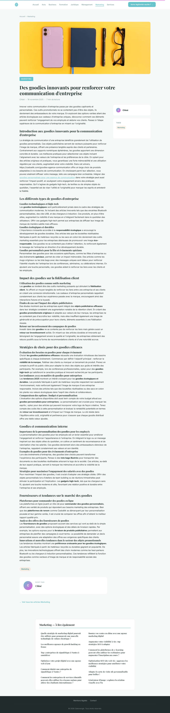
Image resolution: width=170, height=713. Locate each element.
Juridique (75, 4)
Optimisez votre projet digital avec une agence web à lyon (61, 662)
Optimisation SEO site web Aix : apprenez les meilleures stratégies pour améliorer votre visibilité (108, 663)
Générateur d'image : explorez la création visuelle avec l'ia (106, 681)
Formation (63, 4)
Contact (93, 700)
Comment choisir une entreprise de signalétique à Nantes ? (56, 670)
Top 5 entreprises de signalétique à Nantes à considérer (60, 653)
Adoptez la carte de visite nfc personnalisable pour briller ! (108, 673)
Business (52, 4)
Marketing (99, 4)
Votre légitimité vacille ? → (142, 4)
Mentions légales (80, 700)
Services (110, 4)
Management (87, 4)
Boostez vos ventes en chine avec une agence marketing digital (107, 634)
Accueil (36, 4)
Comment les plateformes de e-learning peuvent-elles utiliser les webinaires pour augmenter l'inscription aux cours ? (106, 652)
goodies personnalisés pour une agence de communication (47, 177)
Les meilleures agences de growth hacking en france (60, 645)
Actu (44, 4)
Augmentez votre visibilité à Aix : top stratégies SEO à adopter (104, 642)
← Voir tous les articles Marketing (35, 602)
